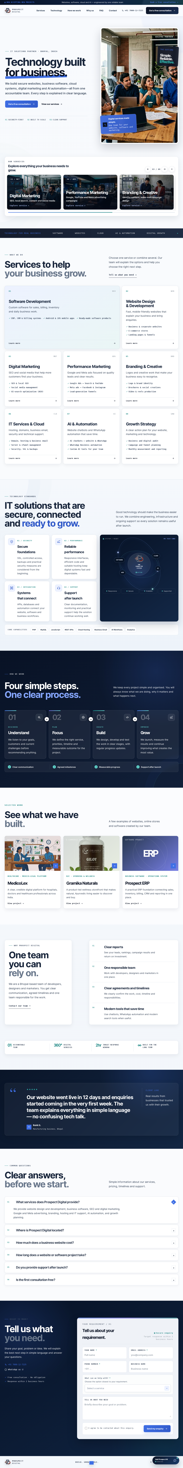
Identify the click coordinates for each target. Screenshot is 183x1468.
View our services (50, 104)
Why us (90, 10)
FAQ (101, 10)
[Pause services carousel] (172, 169)
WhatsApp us (13, 1369)
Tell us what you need (121, 275)
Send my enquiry (155, 1428)
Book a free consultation (163, 2)
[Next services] (165, 169)
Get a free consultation (160, 10)
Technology (56, 10)
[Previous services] (148, 169)
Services (40, 10)
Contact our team (18, 1006)
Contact (113, 10)
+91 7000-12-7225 (134, 10)
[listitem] (79, 192)
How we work (74, 10)
